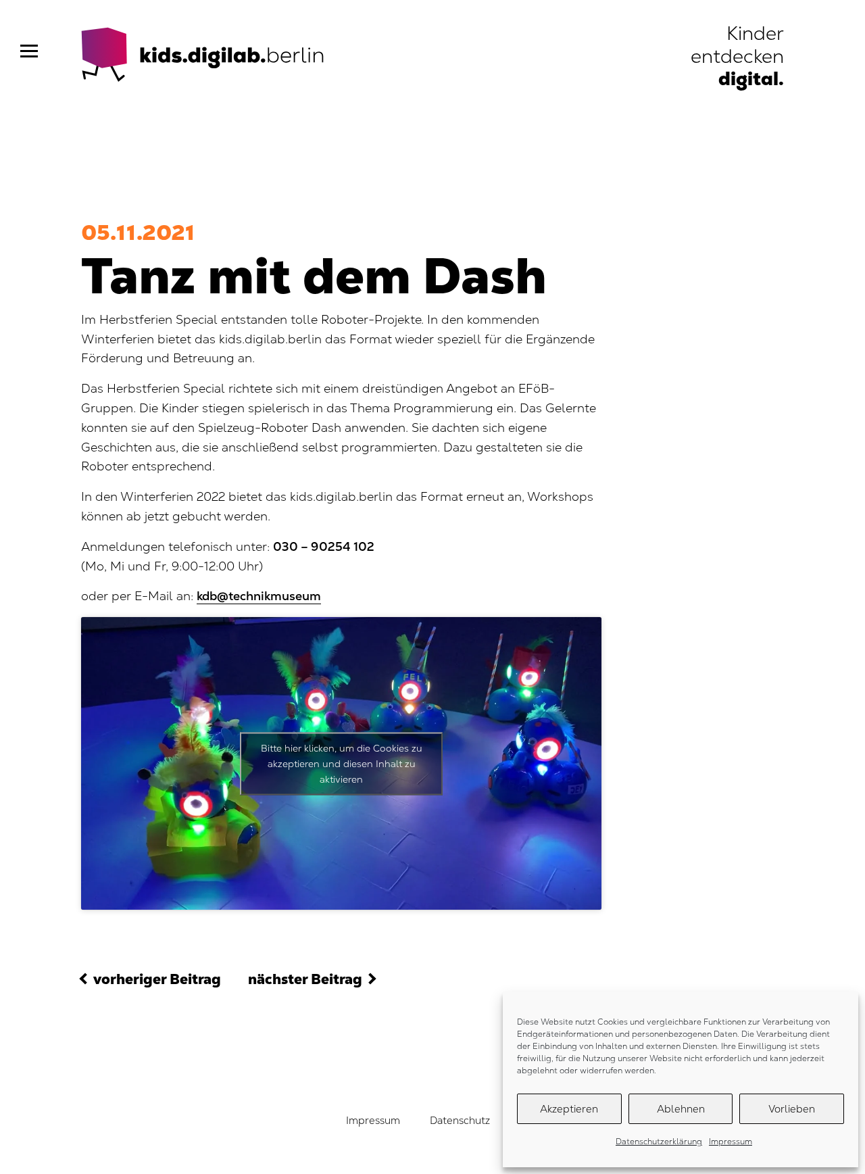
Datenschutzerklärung (659, 1141)
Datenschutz (460, 1120)
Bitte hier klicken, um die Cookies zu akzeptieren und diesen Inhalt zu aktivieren (341, 763)
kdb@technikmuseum (259, 596)
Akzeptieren (569, 1108)
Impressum (730, 1141)
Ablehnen (681, 1108)
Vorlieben (791, 1108)
